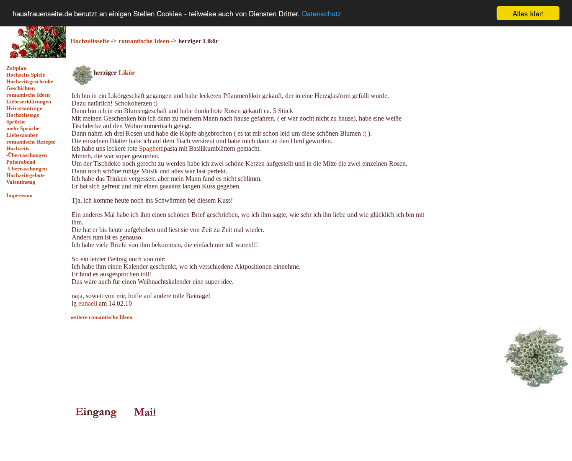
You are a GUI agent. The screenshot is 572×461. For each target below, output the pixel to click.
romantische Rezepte (30, 142)
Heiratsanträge (24, 108)
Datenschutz (321, 13)
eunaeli (87, 303)
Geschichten (20, 88)
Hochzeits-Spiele (25, 75)
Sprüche (16, 121)
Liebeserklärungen (28, 101)
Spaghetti (151, 148)
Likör (127, 72)
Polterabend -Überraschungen (26, 165)
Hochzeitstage (22, 115)
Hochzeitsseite (89, 40)
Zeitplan (16, 68)
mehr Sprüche (22, 128)
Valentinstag (21, 182)
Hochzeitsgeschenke (29, 81)
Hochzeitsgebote (25, 175)
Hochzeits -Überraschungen (26, 151)
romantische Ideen (28, 95)
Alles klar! (528, 13)
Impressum (19, 195)
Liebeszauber (22, 135)
